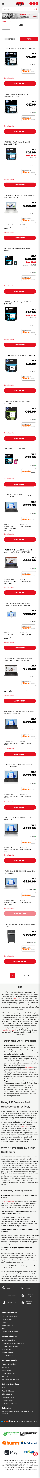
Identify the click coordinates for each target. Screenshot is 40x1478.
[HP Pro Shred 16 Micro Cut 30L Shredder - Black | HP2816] (11, 936)
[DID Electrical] (20, 4)
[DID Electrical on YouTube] (7, 1422)
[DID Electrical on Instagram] (4, 1422)
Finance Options (7, 1352)
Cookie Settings (7, 1355)
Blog (3, 1328)
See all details (9, 78)
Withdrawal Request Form (10, 1379)
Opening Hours (7, 1370)
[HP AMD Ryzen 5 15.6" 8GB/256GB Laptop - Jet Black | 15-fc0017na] (11, 507)
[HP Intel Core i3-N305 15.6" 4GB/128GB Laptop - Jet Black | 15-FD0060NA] (11, 724)
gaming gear (25, 1126)
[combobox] (17, 9)
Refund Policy (6, 1349)
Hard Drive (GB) (24, 227)
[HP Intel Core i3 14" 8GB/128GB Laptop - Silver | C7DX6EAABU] (11, 830)
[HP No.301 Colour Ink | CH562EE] (11, 459)
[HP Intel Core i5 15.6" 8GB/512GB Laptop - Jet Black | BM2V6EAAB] (11, 777)
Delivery (4, 1388)
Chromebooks (8, 1201)
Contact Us (5, 1367)
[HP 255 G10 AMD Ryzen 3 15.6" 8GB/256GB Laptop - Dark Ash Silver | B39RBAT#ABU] (11, 562)
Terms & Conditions (8, 1340)
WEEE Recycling (7, 1325)
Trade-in (5, 1376)
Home (4, 21)
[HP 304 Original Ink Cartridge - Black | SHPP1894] (11, 366)
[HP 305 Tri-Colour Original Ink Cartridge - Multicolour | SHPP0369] (11, 106)
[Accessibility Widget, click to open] (35, 1454)
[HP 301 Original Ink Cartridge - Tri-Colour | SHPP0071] (11, 314)
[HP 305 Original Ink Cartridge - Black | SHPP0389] (11, 58)
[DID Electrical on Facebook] (2, 1422)
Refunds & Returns (8, 1391)
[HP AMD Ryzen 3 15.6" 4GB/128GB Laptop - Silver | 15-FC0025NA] (11, 883)
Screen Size (7, 225)
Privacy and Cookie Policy (10, 1346)
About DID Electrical (8, 1364)
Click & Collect (7, 1394)
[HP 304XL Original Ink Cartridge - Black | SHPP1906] (11, 413)
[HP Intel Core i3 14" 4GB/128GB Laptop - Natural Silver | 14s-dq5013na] (11, 208)
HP (10, 21)
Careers (4, 1322)
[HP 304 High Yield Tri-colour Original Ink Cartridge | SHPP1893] (11, 154)
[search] (35, 9)
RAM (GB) (22, 225)
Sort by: (10, 39)
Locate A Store (7, 1319)
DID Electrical (12, 1461)
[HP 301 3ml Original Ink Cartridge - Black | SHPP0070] (11, 261)
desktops (16, 998)
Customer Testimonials (9, 1403)
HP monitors (29, 1068)
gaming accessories (10, 1030)
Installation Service (8, 1397)
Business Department (9, 1373)
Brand (5, 524)
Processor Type (8, 227)
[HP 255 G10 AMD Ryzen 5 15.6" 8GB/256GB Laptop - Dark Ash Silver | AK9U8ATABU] (11, 671)
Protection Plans (7, 1400)
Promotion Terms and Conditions (13, 1343)
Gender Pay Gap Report (10, 1332)
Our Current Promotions (10, 1316)
